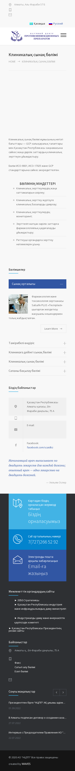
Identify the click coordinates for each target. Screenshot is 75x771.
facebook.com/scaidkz (40, 447)
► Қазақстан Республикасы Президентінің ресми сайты (35, 629)
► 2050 (18, 600)
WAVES (26, 764)
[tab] (37, 284)
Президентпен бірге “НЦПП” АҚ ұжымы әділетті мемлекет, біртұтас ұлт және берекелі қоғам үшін (37, 702)
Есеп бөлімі (21, 671)
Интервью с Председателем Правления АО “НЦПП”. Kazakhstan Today (37, 732)
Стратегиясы (31, 600)
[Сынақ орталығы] (18, 304)
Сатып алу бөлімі (25, 667)
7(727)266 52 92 (43, 542)
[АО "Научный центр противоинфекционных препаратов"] (35, 36)
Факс (18, 662)
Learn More (51, 328)
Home (12, 61)
